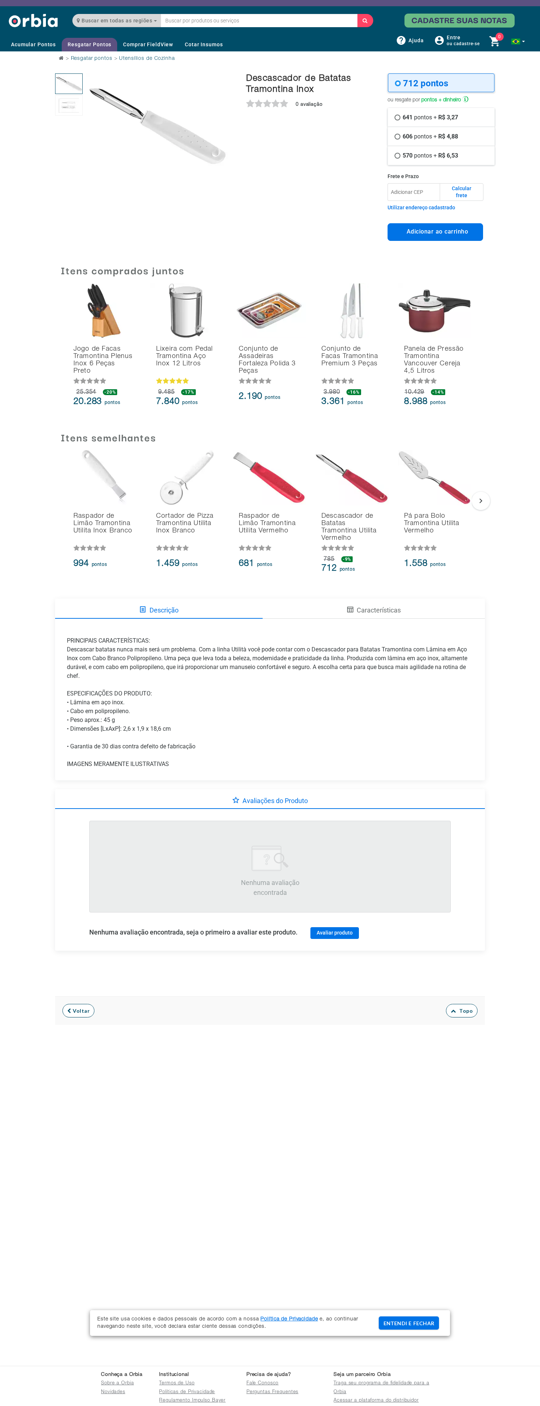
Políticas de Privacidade (187, 1392)
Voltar (80, 1011)
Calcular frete (461, 192)
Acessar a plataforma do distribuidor (376, 1400)
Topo (464, 1011)
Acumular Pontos (33, 44)
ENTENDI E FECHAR (409, 1323)
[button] (518, 41)
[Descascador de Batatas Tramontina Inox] (69, 83)
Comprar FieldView (148, 44)
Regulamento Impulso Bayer (192, 1400)
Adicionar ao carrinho (435, 231)
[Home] (33, 20)
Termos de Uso (176, 1383)
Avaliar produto (335, 933)
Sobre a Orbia (117, 1383)
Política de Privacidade (289, 1319)
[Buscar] (365, 20)
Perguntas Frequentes (272, 1392)
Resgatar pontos (91, 58)
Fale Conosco (262, 1383)
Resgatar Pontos (89, 44)
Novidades (113, 1392)
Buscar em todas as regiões (117, 21)
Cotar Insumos (204, 44)
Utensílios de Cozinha (146, 58)
